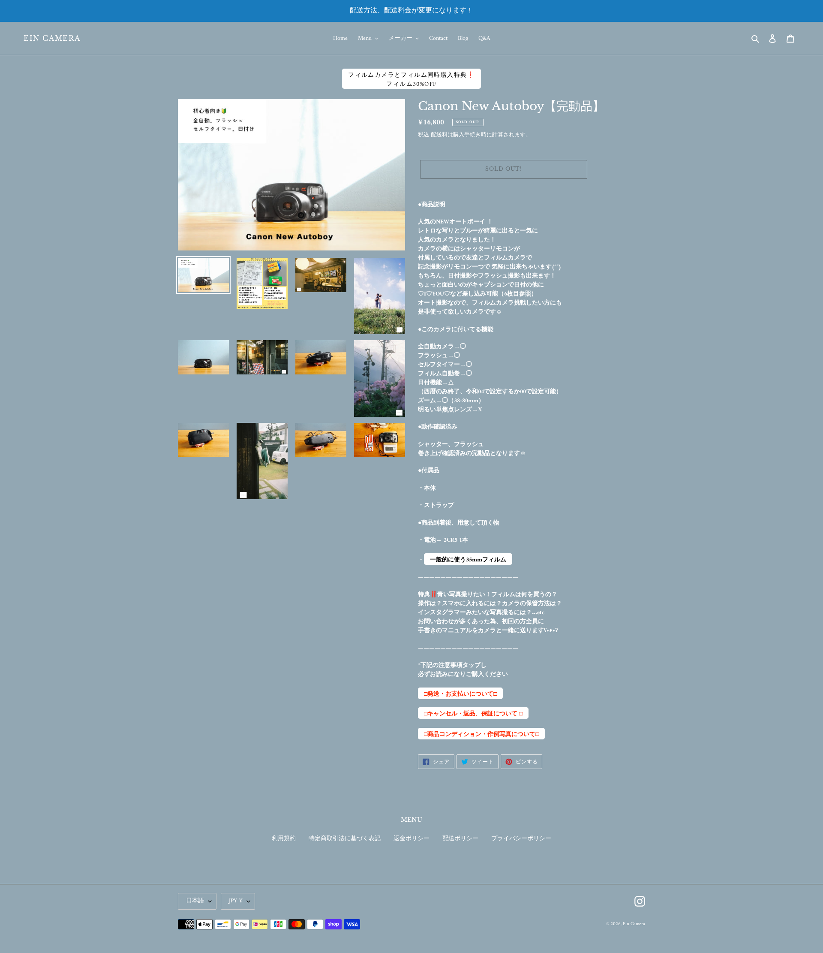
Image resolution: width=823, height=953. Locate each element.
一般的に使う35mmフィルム (468, 560)
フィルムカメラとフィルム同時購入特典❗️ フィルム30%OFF (411, 79)
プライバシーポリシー (521, 838)
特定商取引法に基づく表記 (345, 838)
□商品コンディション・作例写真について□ (481, 734)
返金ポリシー (411, 838)
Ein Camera (52, 38)
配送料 (439, 135)
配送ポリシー (460, 838)
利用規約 (284, 838)
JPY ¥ (236, 901)
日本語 (195, 901)
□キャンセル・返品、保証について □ (473, 714)
